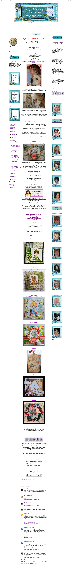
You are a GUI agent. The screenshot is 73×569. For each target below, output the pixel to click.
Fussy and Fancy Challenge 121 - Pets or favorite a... (15, 149)
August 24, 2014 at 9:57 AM (31, 492)
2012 (11, 182)
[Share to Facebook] (24, 479)
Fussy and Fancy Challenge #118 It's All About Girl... (16, 167)
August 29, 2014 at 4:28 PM (31, 538)
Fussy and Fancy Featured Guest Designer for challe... (15, 163)
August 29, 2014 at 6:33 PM (31, 549)
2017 (11, 128)
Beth (34, 62)
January (13, 179)
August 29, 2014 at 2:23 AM (31, 524)
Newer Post (23, 561)
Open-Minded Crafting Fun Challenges (32, 523)
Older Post (44, 561)
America (25, 488)
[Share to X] (23, 479)
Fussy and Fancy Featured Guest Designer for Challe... (15, 152)
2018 (11, 127)
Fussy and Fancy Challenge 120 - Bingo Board (15, 160)
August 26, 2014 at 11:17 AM (31, 505)
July (12, 170)
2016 (11, 130)
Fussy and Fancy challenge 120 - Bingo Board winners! (16, 142)
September (13, 138)
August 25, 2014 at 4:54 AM (31, 499)
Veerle (25, 551)
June (12, 172)
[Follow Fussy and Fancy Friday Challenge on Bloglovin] (36, 33)
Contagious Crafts (34, 176)
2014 (11, 133)
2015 (11, 131)
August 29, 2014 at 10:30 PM (32, 557)
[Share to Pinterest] (26, 479)
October (13, 137)
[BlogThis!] (22, 479)
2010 (11, 185)
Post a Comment (24, 559)
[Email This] (21, 479)
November (13, 135)
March (12, 176)
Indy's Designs (27, 495)
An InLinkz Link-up (25, 478)
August (12, 140)
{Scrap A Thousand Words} (29, 522)
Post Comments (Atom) (32, 563)
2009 (12, 187)
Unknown (25, 513)
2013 (11, 181)
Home (34, 561)
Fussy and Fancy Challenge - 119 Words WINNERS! (15, 156)
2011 (11, 184)
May (12, 173)
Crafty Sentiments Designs (34, 187)
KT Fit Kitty (26, 502)
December (13, 134)
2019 (11, 125)
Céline (34, 268)
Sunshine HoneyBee (28, 527)
